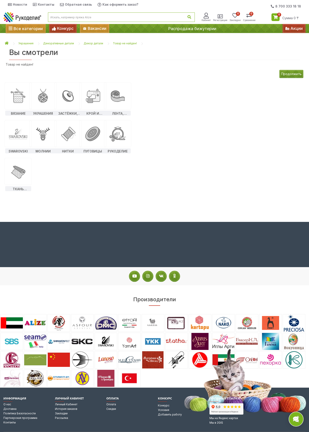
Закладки (61, 413)
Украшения (25, 43)
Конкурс (163, 405)
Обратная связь (78, 4)
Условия (163, 410)
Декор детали (93, 43)
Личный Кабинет (66, 404)
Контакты (46, 4)
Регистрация (220, 20)
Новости (20, 4)
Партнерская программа (20, 418)
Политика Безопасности (19, 413)
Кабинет (206, 20)
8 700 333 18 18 (288, 6)
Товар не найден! (125, 43)
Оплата (111, 404)
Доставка (10, 409)
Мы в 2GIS (216, 422)
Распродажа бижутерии (192, 28)
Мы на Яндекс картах (223, 418)
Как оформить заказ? (120, 4)
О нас (7, 404)
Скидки (111, 409)
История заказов (66, 409)
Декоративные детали (58, 43)
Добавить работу (170, 414)
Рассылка (61, 418)
